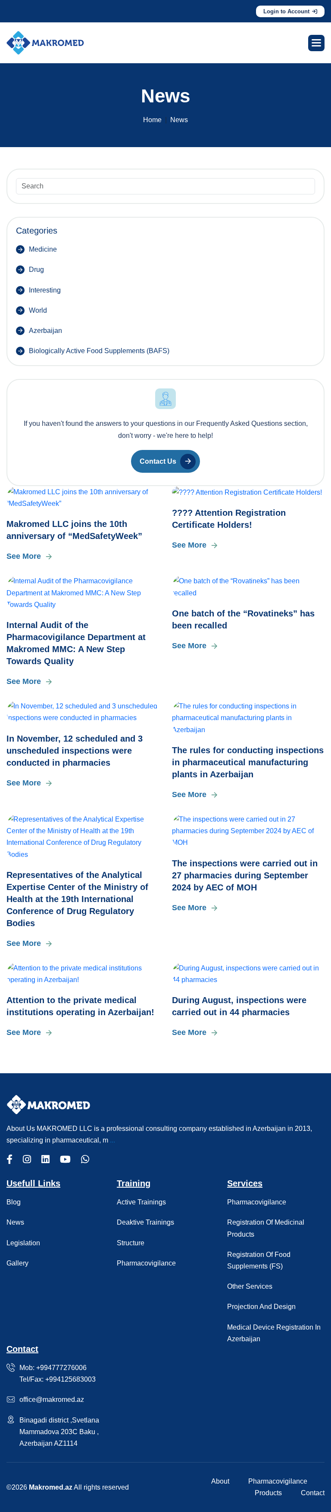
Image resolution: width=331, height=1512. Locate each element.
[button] (316, 43)
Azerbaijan (45, 330)
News (15, 1222)
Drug (36, 269)
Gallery (17, 1263)
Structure (130, 1243)
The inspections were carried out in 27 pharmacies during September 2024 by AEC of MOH (245, 875)
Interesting (45, 290)
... (112, 1140)
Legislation (23, 1243)
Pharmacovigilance (146, 1263)
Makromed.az (50, 1487)
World (38, 310)
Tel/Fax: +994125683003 (57, 1379)
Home (152, 119)
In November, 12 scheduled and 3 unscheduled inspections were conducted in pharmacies (74, 750)
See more (23, 556)
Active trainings (141, 1202)
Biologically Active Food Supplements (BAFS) (99, 350)
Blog (13, 1202)
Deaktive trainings (145, 1222)
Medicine (43, 249)
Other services (249, 1286)
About (220, 1481)
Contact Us (158, 461)
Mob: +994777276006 (53, 1367)
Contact (313, 1493)
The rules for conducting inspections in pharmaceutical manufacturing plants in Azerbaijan (248, 762)
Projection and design (261, 1306)
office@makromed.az (51, 1399)
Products (268, 1493)
